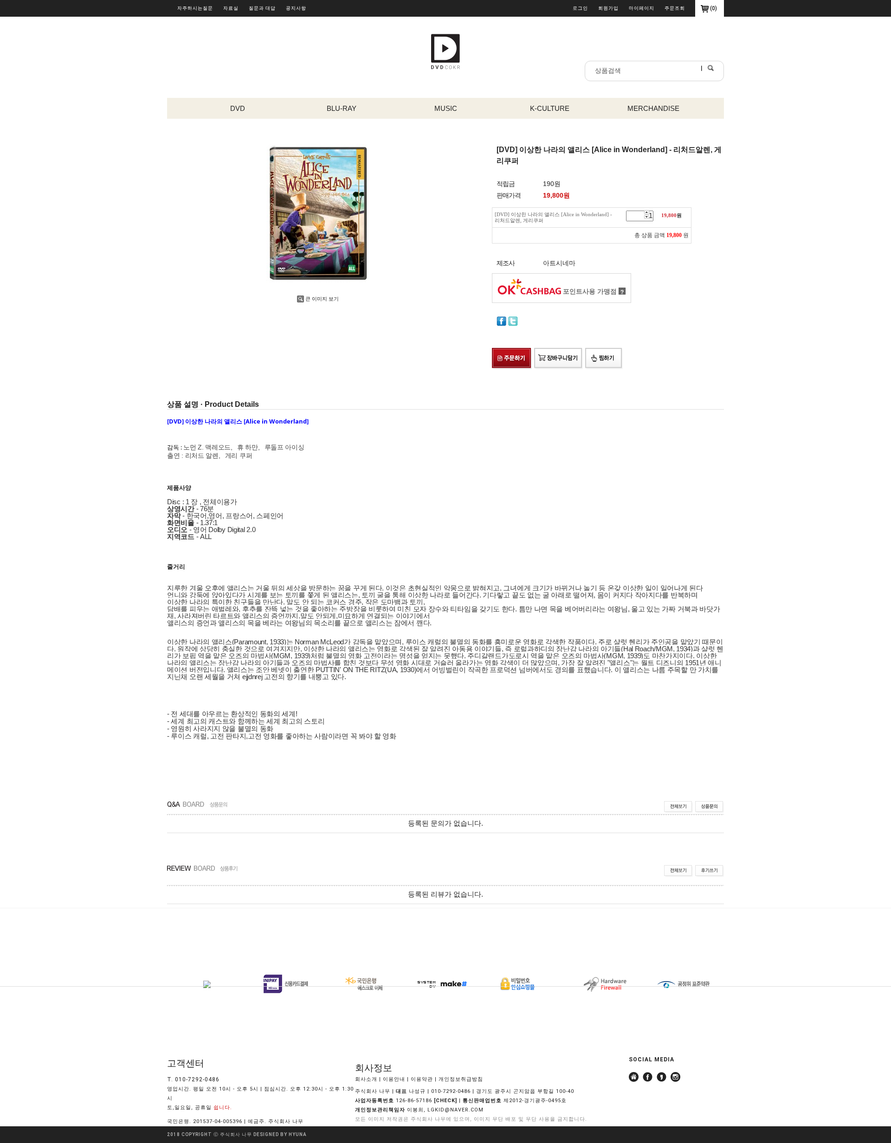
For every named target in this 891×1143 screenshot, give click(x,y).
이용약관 (422, 1079)
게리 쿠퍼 (238, 455)
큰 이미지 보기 (322, 299)
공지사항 (296, 8)
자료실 (231, 8)
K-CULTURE (549, 108)
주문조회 (675, 8)
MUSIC (445, 108)
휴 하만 (247, 447)
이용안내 (394, 1079)
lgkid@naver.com (455, 1110)
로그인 (580, 8)
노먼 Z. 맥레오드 (207, 447)
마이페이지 (641, 8)
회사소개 (366, 1079)
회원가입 (608, 8)
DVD (237, 108)
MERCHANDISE (653, 108)
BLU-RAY (341, 108)
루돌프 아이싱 (284, 447)
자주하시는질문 (195, 8)
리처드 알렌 (202, 455)
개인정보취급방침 (461, 1079)
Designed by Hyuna (280, 1134)
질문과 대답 (262, 8)
